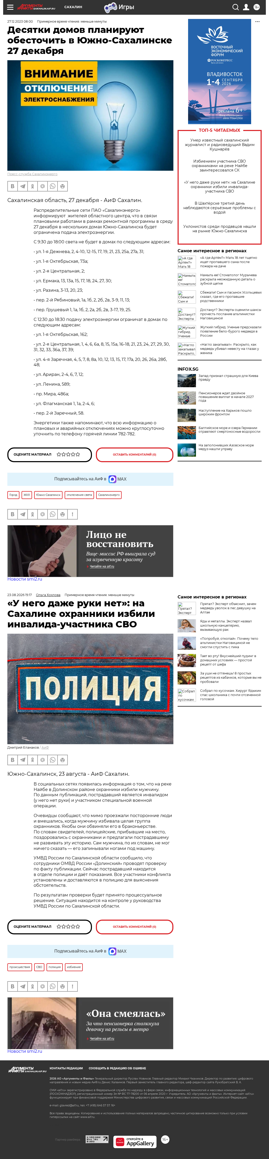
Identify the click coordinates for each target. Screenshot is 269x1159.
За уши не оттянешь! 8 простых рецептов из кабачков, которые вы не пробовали (230, 677)
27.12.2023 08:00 (20, 21)
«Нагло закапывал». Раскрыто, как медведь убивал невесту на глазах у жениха (229, 348)
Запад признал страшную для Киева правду (228, 377)
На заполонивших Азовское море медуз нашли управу (226, 447)
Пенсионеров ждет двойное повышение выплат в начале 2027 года (226, 396)
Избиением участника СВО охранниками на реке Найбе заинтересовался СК (219, 166)
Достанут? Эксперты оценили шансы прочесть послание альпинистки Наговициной (230, 314)
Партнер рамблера (67, 1139)
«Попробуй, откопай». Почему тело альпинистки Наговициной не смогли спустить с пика (229, 643)
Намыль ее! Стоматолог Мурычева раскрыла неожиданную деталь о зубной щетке (228, 279)
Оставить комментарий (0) (134, 454)
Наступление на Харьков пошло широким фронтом (225, 412)
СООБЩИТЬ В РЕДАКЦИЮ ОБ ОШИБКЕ (117, 1068)
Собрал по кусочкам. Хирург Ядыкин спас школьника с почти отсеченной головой (230, 695)
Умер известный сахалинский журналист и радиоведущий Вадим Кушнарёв (220, 145)
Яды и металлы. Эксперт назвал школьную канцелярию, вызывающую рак (226, 625)
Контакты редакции (66, 1068)
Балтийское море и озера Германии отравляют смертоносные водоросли (229, 430)
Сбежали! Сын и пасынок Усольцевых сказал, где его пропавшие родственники (231, 296)
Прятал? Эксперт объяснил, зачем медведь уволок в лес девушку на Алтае (228, 608)
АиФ (45, 747)
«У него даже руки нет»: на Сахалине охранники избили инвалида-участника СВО (219, 187)
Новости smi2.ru (24, 579)
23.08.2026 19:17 (19, 595)
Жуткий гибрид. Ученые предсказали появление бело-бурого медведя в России (230, 331)
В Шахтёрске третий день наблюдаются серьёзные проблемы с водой (219, 208)
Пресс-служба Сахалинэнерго (32, 174)
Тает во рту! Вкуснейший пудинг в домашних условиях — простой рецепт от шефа (228, 660)
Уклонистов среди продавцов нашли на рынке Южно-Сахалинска (219, 228)
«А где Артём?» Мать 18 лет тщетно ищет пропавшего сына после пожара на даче (228, 262)
